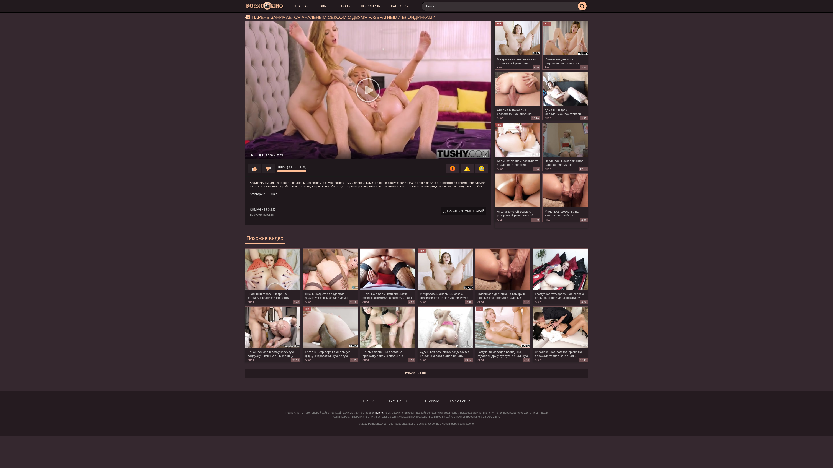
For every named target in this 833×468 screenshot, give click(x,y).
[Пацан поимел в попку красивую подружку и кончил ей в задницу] (272, 327)
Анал (500, 67)
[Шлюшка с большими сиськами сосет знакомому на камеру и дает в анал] (387, 269)
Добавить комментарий (463, 211)
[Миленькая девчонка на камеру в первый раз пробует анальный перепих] (565, 190)
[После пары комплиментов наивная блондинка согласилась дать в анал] (565, 140)
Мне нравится (254, 168)
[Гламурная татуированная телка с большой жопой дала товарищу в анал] (560, 269)
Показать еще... (417, 373)
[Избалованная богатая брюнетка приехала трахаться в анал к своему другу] (560, 327)
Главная (302, 6)
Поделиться (481, 168)
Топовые (344, 6)
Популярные (371, 6)
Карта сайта (460, 401)
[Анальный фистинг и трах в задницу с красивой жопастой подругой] (272, 269)
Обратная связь (400, 401)
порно (379, 412)
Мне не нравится (268, 168)
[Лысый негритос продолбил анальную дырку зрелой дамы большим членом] (330, 269)
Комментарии (262, 209)
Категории (400, 6)
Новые (322, 6)
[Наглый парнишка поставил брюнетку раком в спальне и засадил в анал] (387, 327)
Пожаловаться (467, 168)
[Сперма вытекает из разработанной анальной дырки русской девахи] (517, 89)
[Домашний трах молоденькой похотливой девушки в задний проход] (565, 89)
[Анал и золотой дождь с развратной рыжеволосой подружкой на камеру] (517, 190)
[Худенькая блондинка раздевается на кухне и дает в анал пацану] (445, 327)
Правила (432, 401)
